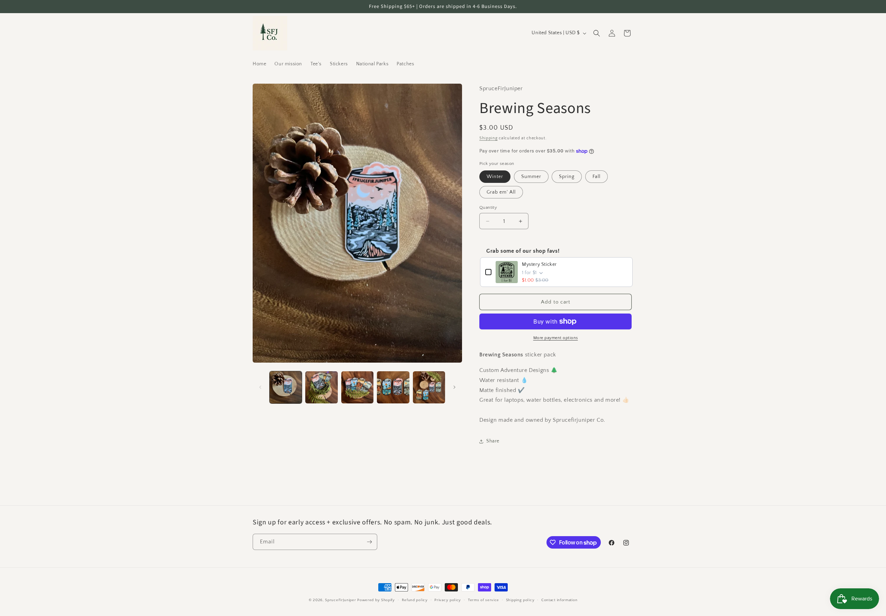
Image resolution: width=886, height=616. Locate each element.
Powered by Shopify (376, 600)
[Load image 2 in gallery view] (321, 387)
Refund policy (415, 600)
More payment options (555, 338)
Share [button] (492, 441)
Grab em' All (501, 192)
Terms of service (483, 600)
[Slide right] (454, 387)
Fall (596, 176)
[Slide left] (260, 387)
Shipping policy (520, 600)
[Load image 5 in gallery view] (429, 387)
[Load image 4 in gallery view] (393, 387)
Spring (567, 176)
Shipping (488, 138)
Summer (531, 176)
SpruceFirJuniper (340, 600)
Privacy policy (447, 600)
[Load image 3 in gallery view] (357, 387)
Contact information (559, 600)
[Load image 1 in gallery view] (286, 387)
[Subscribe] (369, 542)
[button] (596, 33)
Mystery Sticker (539, 264)
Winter (495, 176)
